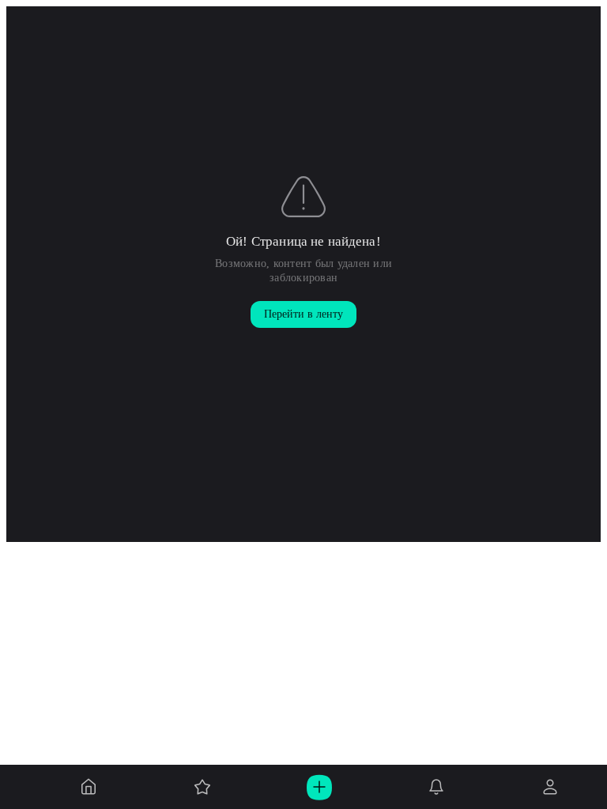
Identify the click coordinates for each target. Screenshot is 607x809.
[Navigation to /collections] (202, 786)
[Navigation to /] (88, 786)
